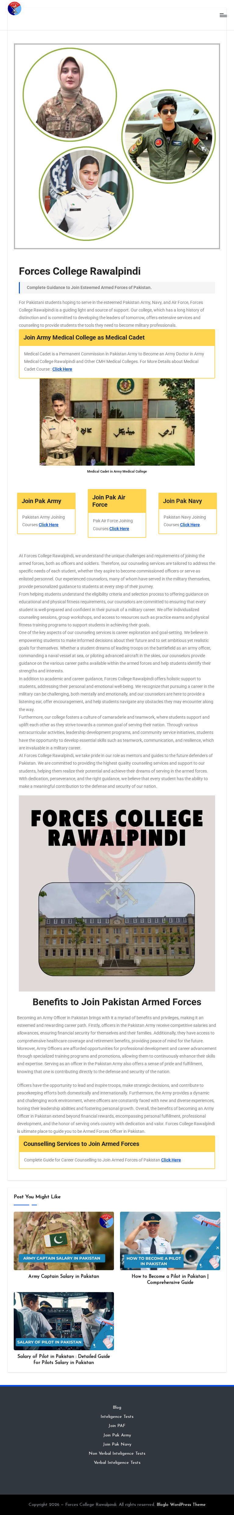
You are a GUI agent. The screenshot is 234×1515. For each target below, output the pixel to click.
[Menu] (223, 15)
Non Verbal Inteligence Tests (117, 1453)
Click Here (62, 369)
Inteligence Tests (117, 1417)
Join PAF (117, 1426)
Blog (117, 1407)
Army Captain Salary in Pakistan (63, 1276)
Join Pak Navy (117, 1444)
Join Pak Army (117, 1435)
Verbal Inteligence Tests (117, 1462)
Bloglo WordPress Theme (181, 1505)
